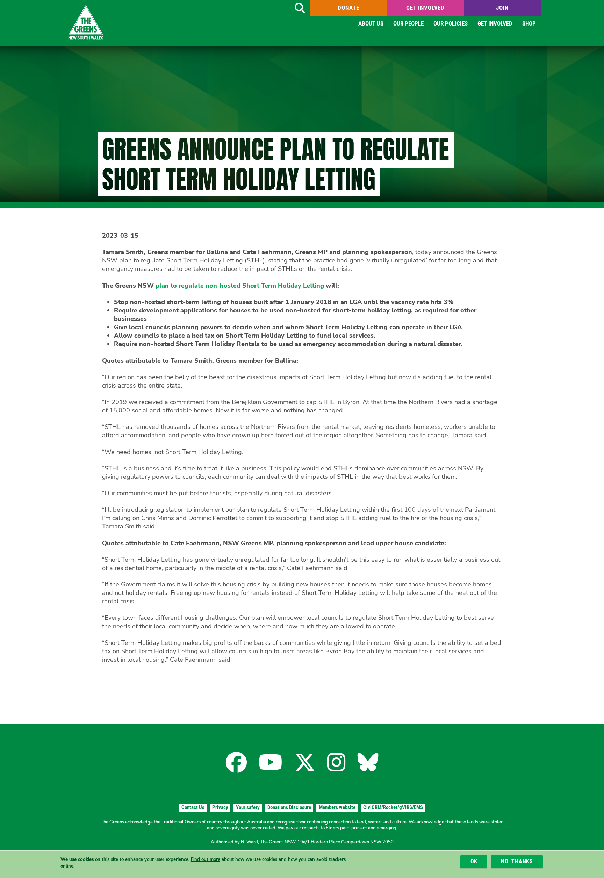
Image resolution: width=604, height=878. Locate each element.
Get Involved (425, 7)
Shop (529, 23)
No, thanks (517, 861)
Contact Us (192, 807)
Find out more (205, 859)
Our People (408, 23)
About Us (370, 23)
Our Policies (450, 23)
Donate (348, 7)
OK (474, 861)
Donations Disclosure (289, 807)
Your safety (248, 807)
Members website (337, 807)
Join (502, 7)
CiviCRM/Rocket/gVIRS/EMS (393, 807)
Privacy (220, 807)
